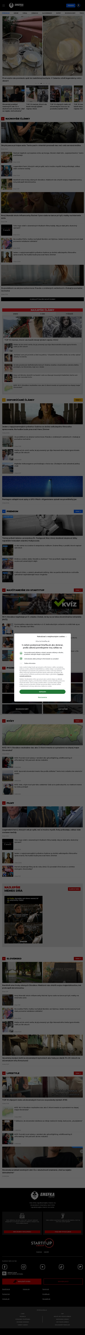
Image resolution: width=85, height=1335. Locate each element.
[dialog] (42, 667)
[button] (42, 663)
